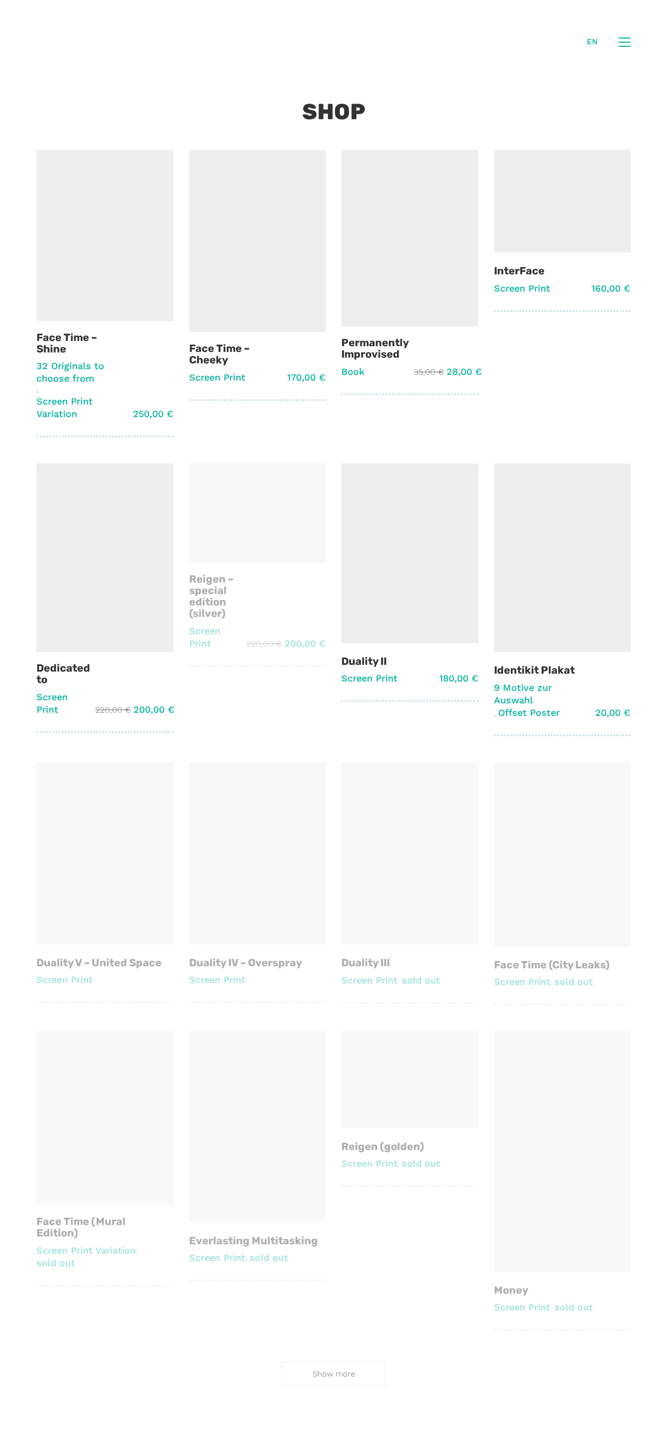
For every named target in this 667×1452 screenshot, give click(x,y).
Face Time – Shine (66, 343)
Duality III (365, 962)
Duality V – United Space (99, 962)
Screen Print (217, 377)
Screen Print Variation (64, 407)
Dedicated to (63, 673)
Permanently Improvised (375, 348)
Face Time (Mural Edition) (81, 1227)
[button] (625, 42)
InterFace (519, 270)
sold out (421, 980)
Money (511, 1290)
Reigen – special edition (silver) (211, 596)
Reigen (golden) (382, 1146)
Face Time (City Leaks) (552, 964)
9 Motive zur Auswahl (523, 693)
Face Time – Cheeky (219, 354)
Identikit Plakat (534, 670)
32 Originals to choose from (70, 372)
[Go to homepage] (75, 42)
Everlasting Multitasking (253, 1240)
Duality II (364, 661)
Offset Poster (529, 712)
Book (353, 371)
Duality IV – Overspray (245, 962)
